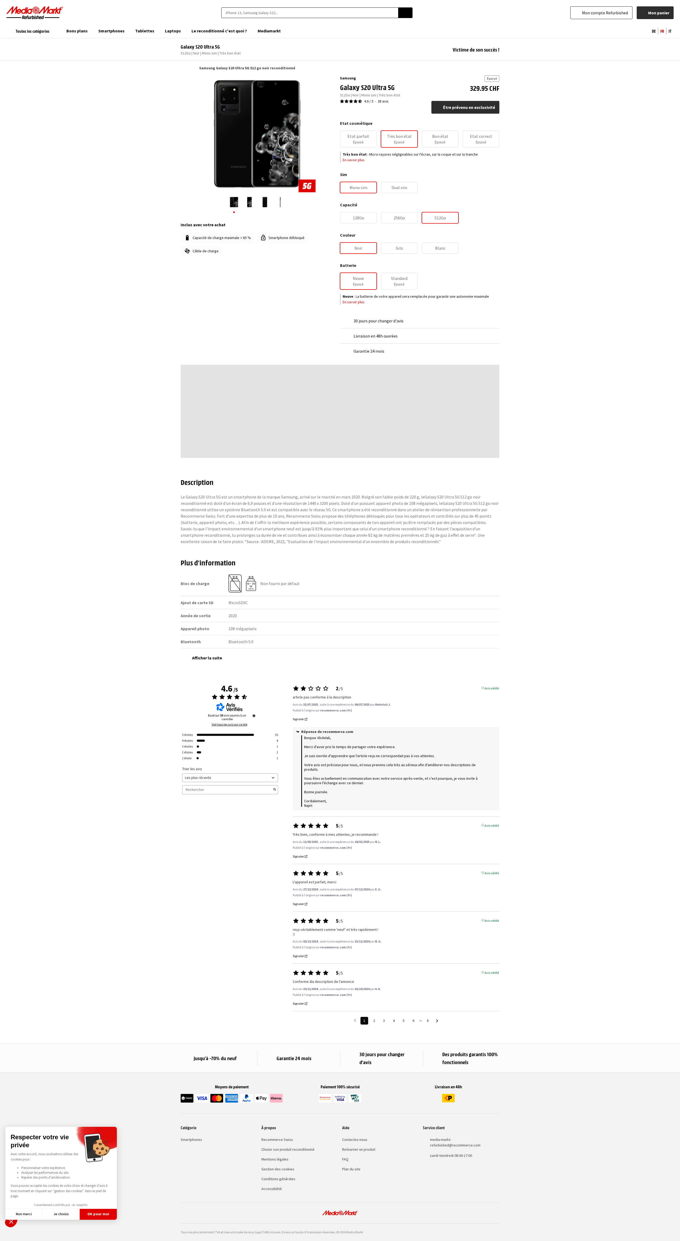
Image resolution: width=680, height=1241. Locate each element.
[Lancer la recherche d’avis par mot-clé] (275, 789)
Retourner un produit (358, 1149)
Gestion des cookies (277, 1169)
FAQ (345, 1159)
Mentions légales (274, 1159)
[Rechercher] (405, 12)
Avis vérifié (491, 687)
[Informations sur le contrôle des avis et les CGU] (254, 716)
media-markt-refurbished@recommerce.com (455, 1142)
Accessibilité (271, 1188)
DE (654, 31)
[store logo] (34, 12)
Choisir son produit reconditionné (287, 1149)
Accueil (183, 68)
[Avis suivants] (437, 1021)
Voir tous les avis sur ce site (229, 724)
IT (670, 31)
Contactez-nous (354, 1139)
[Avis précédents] (355, 1020)
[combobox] (310, 13)
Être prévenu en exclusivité (469, 107)
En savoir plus (353, 159)
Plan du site (351, 1169)
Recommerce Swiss (277, 1139)
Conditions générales (278, 1178)
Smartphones (191, 1139)
